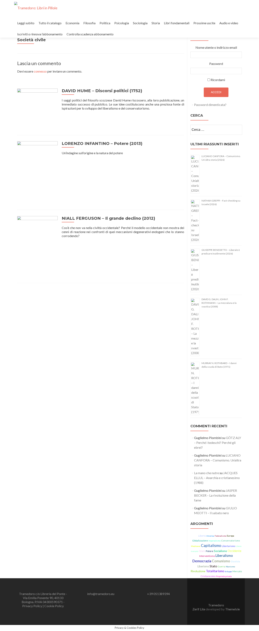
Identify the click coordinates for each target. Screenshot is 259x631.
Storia (156, 23)
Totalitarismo (215, 571)
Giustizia (235, 561)
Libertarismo (228, 546)
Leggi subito (25, 23)
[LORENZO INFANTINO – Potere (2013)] (37, 172)
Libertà (202, 535)
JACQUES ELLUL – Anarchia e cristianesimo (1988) (217, 477)
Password (216, 63)
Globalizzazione (200, 540)
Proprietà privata (224, 576)
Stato (213, 566)
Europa (230, 535)
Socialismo (220, 551)
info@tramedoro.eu (100, 594)
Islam (202, 551)
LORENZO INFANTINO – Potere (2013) (102, 143)
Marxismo (230, 567)
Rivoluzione (198, 571)
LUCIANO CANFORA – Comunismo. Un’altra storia (217, 460)
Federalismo (220, 536)
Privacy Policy (32, 606)
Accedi (216, 92)
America (210, 536)
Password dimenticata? (210, 105)
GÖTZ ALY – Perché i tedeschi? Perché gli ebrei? (217, 442)
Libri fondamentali (176, 23)
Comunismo (221, 561)
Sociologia (140, 23)
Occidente (234, 551)
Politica (105, 23)
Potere (209, 551)
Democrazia (201, 561)
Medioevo (195, 546)
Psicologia (121, 23)
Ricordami (218, 80)
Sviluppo (228, 571)
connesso (40, 71)
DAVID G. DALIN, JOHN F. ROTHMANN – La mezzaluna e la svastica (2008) (219, 303)
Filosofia (89, 23)
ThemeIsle (232, 609)
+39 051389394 (158, 594)
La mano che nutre (206, 473)
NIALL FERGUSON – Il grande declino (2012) (108, 218)
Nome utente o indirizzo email (216, 47)
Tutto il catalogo (50, 23)
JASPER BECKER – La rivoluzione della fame (215, 495)
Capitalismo (211, 545)
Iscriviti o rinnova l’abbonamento (40, 34)
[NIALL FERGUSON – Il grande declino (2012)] (37, 246)
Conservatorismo (230, 540)
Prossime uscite (204, 23)
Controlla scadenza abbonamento (90, 34)
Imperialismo (214, 541)
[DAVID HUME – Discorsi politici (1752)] (37, 108)
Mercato (237, 571)
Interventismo (207, 555)
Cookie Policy (54, 606)
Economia (72, 23)
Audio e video (228, 23)
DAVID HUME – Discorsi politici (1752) (102, 90)
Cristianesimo (208, 576)
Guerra (221, 566)
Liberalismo (224, 556)
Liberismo (203, 566)
